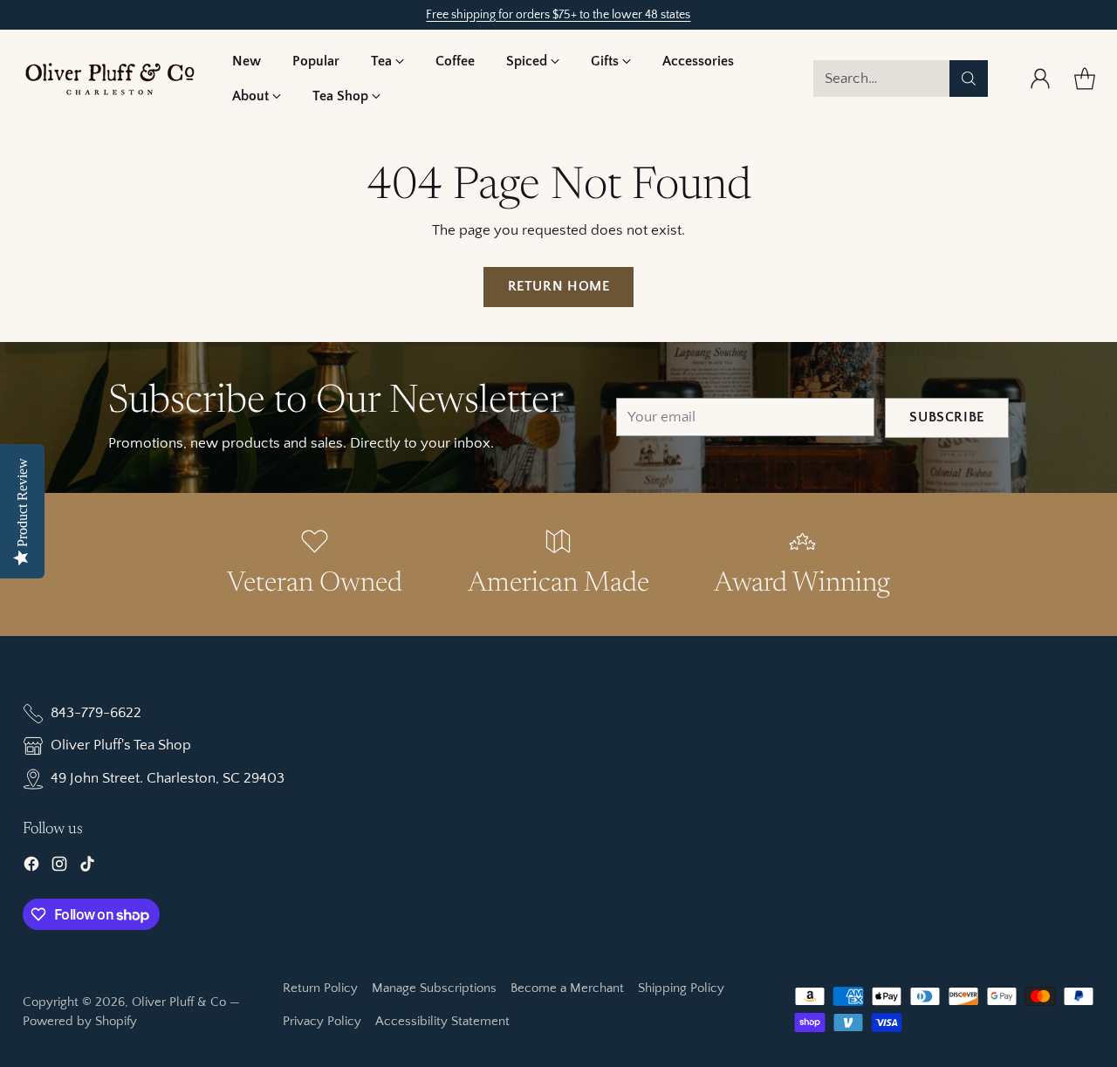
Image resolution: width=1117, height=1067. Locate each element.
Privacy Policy (322, 1021)
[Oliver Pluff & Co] (110, 79)
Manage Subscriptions (434, 988)
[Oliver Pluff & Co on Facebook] (31, 867)
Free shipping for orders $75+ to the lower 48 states (558, 15)
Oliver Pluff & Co (179, 1002)
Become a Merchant (567, 988)
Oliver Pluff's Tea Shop (121, 745)
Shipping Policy (681, 988)
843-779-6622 (96, 713)
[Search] (968, 78)
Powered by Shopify (80, 1021)
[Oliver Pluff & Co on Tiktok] (87, 867)
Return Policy (320, 988)
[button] (387, 61)
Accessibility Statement (442, 1021)
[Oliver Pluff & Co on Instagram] (59, 867)
